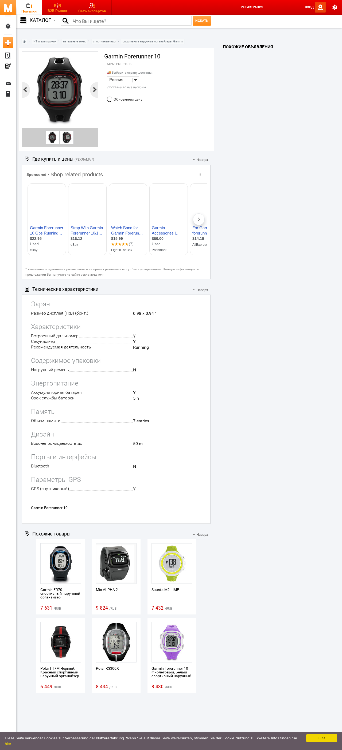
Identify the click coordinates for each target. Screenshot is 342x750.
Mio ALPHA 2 (107, 590)
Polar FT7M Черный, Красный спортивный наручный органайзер (59, 672)
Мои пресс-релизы (8, 66)
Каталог (40, 20)
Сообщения (8, 83)
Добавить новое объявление (8, 42)
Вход (309, 7)
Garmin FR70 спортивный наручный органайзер (60, 593)
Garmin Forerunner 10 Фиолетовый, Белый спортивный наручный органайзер (171, 674)
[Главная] (24, 41)
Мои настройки (8, 26)
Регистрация (252, 7)
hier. (8, 743)
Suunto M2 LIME (165, 590)
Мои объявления (8, 56)
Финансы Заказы (8, 94)
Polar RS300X (107, 668)
